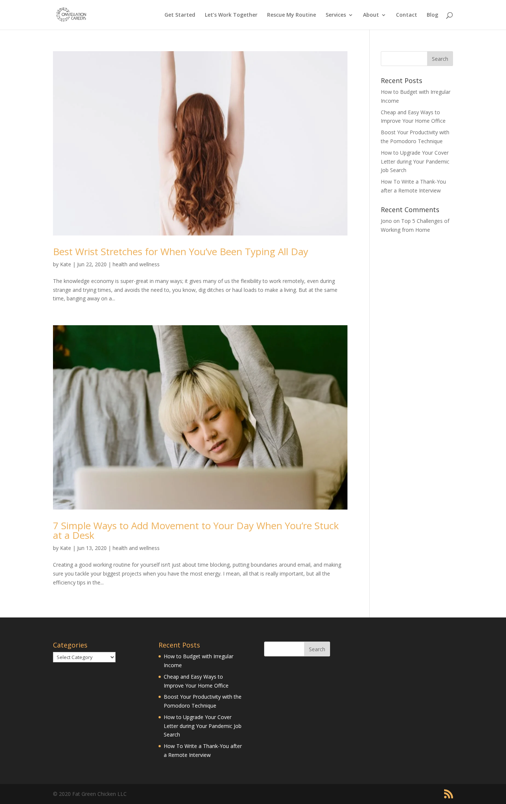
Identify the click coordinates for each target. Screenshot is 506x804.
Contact (406, 15)
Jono (386, 220)
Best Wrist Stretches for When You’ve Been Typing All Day (180, 251)
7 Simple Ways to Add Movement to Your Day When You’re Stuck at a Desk (196, 530)
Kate (65, 264)
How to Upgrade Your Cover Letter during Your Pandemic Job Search (415, 161)
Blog (432, 15)
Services (336, 15)
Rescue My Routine (291, 15)
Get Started (179, 15)
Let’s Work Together (231, 15)
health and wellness (136, 264)
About (371, 15)
